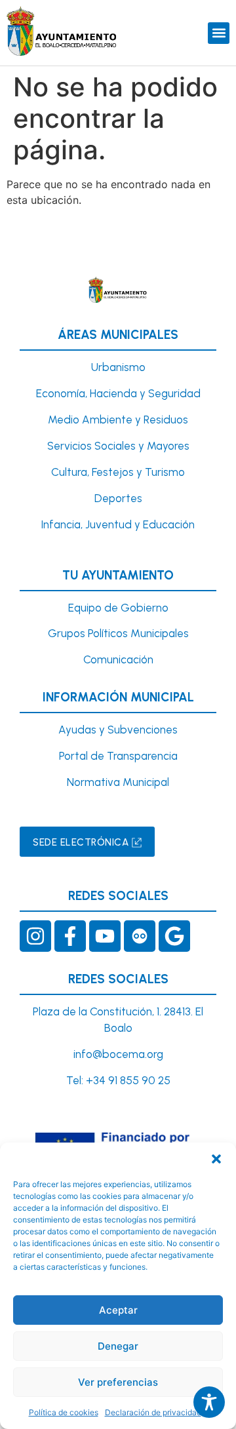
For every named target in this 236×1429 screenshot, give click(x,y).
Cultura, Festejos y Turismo (118, 472)
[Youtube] (105, 936)
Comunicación (118, 659)
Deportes (118, 498)
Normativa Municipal (118, 782)
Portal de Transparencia (118, 755)
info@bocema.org (118, 1054)
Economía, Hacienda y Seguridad (118, 393)
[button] (216, 1158)
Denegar (118, 1346)
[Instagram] (35, 936)
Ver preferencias (118, 1382)
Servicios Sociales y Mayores (118, 445)
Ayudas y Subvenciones (118, 729)
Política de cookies (63, 1412)
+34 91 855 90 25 (128, 1080)
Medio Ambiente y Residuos (118, 419)
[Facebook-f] (70, 936)
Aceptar (118, 1310)
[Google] (174, 936)
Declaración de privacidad (153, 1412)
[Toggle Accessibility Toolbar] (209, 1402)
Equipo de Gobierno (118, 607)
